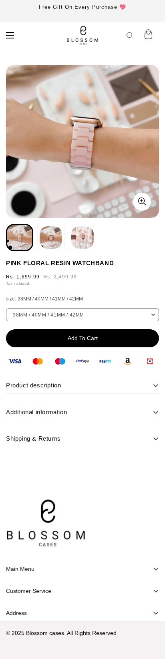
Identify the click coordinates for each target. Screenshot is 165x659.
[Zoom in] (142, 202)
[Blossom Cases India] (82, 35)
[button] (148, 35)
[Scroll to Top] (151, 617)
